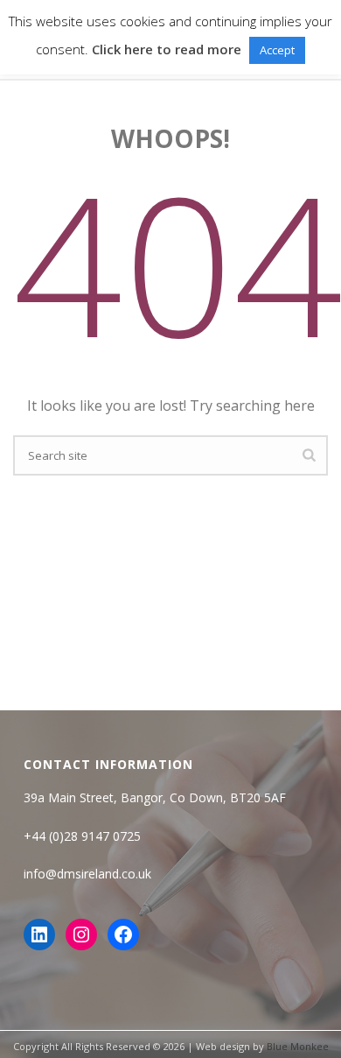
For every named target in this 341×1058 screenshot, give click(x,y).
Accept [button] (277, 50)
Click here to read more (166, 49)
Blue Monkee (298, 1046)
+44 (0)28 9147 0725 (82, 836)
